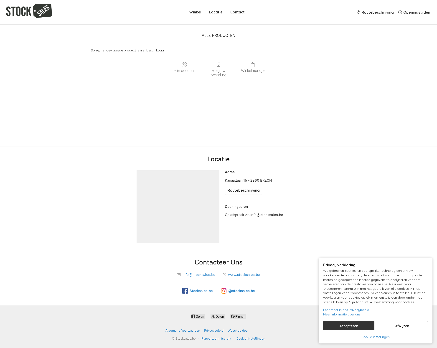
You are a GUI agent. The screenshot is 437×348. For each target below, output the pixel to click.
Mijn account (184, 70)
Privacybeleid (214, 331)
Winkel (195, 12)
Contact (237, 12)
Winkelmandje (252, 70)
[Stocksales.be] (30, 12)
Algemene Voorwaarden (182, 331)
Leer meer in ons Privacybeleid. (346, 310)
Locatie (216, 12)
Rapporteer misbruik (216, 338)
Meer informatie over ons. (342, 314)
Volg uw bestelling (218, 72)
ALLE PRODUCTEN (218, 35)
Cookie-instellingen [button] (375, 337)
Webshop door (238, 331)
